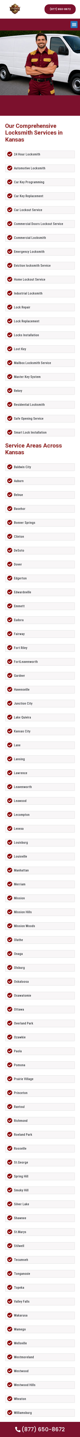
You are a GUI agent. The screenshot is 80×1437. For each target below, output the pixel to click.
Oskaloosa (21, 982)
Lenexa (19, 829)
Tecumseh (21, 1260)
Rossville (20, 1148)
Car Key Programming (29, 182)
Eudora (19, 620)
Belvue (18, 495)
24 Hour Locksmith (27, 154)
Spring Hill (21, 1176)
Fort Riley (20, 648)
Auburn (19, 481)
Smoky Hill (21, 1190)
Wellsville (20, 1343)
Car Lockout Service (28, 210)
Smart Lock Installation (30, 432)
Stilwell (19, 1246)
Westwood (21, 1371)
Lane (17, 745)
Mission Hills (23, 912)
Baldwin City (22, 467)
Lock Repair (22, 307)
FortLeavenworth (26, 662)
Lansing (19, 759)
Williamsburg (23, 1413)
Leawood (20, 801)
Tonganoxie (22, 1274)
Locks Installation (26, 335)
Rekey (18, 391)
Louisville (20, 856)
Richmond (20, 1121)
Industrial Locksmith (28, 293)
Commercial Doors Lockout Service (38, 224)
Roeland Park (23, 1135)
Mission (19, 898)
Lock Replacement (26, 321)
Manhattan (21, 870)
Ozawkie (20, 1037)
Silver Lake (21, 1204)
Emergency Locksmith (29, 252)
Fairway (19, 634)
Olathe (18, 940)
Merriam (19, 884)
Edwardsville (22, 592)
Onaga (18, 954)
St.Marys (20, 1232)
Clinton (19, 537)
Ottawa (19, 1009)
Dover (18, 564)
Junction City (23, 703)
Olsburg (19, 968)
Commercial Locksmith (30, 238)
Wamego (20, 1329)
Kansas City (22, 731)
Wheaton (20, 1399)
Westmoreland (24, 1357)
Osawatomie (22, 995)
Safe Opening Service (28, 419)
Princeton (20, 1093)
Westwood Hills (24, 1385)
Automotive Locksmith (29, 168)
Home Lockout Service (29, 279)
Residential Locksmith (29, 405)
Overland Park (23, 1023)
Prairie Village (23, 1079)
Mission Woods (24, 926)
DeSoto (19, 550)
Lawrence (20, 773)
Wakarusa (20, 1315)
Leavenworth (23, 787)
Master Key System (27, 377)
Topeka (19, 1288)
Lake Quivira (22, 717)
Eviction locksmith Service (32, 266)
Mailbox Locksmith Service (32, 363)
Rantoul (19, 1107)
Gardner (19, 676)
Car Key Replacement (28, 196)
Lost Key (20, 349)
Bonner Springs (24, 523)
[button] (74, 24)
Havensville (22, 690)
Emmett (19, 606)
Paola (18, 1051)
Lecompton (22, 815)
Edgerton (20, 578)
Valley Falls (22, 1301)
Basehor (19, 509)
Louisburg (21, 842)
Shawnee (20, 1218)
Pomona (19, 1065)
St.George (21, 1162)
